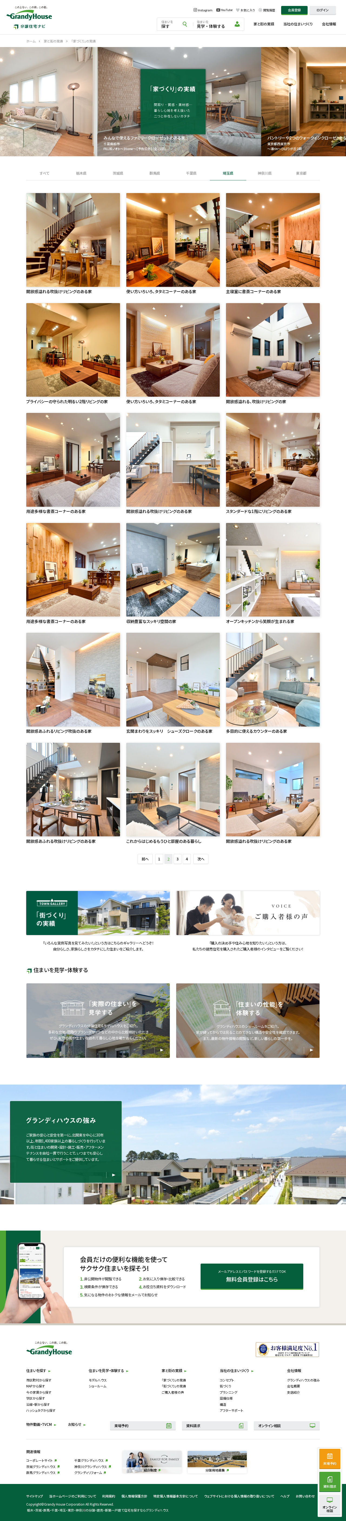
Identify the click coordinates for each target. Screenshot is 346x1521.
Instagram (205, 10)
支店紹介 (293, 1392)
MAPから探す (35, 1386)
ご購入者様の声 (173, 1392)
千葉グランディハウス (89, 1460)
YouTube (226, 10)
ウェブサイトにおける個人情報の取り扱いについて (239, 1496)
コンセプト (227, 1380)
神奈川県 (265, 173)
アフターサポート (231, 1410)
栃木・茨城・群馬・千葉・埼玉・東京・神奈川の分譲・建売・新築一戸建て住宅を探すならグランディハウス (97, 1510)
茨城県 (118, 173)
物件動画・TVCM (39, 1424)
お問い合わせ (305, 1496)
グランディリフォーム (88, 1472)
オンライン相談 (269, 1425)
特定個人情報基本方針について (175, 1496)
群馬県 (154, 173)
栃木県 (81, 173)
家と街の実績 (264, 23)
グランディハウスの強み (303, 1380)
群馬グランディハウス (41, 1472)
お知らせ (74, 1424)
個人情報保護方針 (134, 1496)
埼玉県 (228, 173)
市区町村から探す (38, 1380)
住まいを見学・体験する (106, 1370)
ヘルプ (285, 1496)
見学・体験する (211, 24)
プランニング (228, 1392)
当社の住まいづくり (298, 23)
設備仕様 (226, 1398)
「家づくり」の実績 (174, 1380)
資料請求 (193, 1425)
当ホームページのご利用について (72, 1496)
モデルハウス (98, 1380)
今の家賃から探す (38, 1392)
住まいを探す (36, 1370)
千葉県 (191, 173)
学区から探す (35, 1398)
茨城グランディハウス (41, 1466)
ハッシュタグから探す (40, 1410)
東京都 (301, 173)
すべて (44, 173)
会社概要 (293, 1386)
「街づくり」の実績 (174, 1386)
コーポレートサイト (39, 1460)
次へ (200, 858)
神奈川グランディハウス (90, 1466)
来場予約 (121, 1425)
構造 (223, 1404)
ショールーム (97, 1386)
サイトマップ (34, 1496)
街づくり (225, 1386)
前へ (145, 858)
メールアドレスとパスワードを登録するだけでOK (252, 1276)
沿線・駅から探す (38, 1404)
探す (167, 24)
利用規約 (108, 1496)
